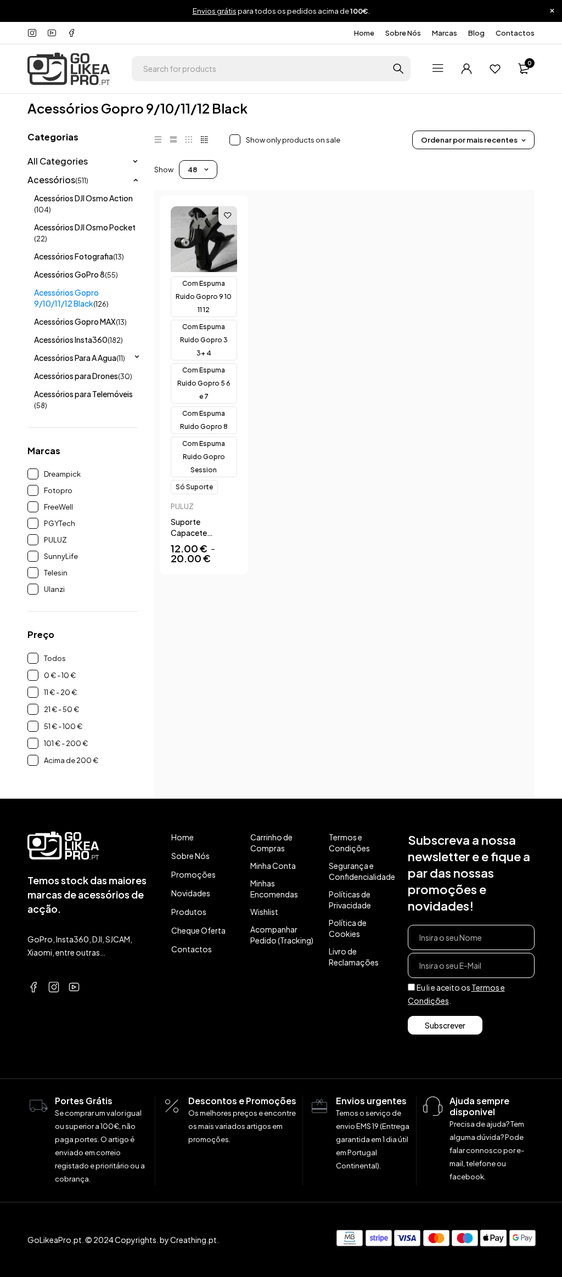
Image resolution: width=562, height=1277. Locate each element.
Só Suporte (194, 487)
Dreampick (62, 474)
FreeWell (58, 506)
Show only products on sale (293, 139)
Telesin (56, 572)
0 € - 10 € (60, 675)
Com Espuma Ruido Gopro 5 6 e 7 (204, 383)
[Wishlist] (495, 68)
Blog (476, 33)
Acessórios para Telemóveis (83, 399)
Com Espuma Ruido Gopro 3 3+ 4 (204, 340)
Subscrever (445, 1025)
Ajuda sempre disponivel (479, 1106)
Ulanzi (54, 589)
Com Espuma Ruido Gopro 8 (204, 420)
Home (364, 33)
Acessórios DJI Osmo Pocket (85, 232)
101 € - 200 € (66, 743)
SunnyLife (61, 556)
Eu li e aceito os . (456, 993)
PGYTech (59, 523)
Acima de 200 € (71, 760)
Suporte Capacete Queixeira (189, 533)
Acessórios (57, 179)
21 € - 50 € (61, 709)
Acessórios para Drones (83, 376)
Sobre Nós (403, 33)
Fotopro (58, 490)
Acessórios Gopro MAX (80, 321)
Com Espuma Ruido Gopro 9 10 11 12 (204, 296)
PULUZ (55, 539)
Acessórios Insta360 (78, 339)
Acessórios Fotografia (79, 256)
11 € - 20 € (60, 692)
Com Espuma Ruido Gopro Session (203, 456)
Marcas (444, 33)
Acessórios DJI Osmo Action (83, 203)
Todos (55, 658)
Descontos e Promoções (242, 1100)
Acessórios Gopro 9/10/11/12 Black (71, 297)
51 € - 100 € (63, 726)
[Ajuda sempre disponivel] (433, 1106)
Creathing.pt (193, 1240)
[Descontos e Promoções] (172, 1106)
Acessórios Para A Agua (79, 358)
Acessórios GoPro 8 (76, 274)
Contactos (515, 33)
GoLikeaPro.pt (54, 1240)
